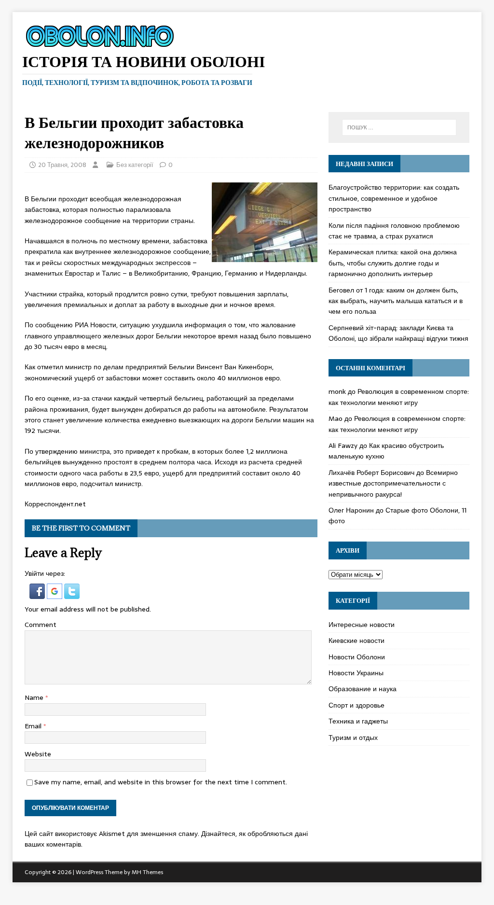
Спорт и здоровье (356, 705)
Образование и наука (363, 688)
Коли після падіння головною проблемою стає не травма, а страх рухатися (394, 230)
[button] (38, 593)
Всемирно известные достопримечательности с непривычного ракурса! (393, 483)
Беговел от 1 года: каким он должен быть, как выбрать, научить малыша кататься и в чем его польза (396, 301)
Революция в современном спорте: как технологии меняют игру (399, 396)
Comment (40, 624)
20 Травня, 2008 (62, 165)
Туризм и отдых (353, 737)
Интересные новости (362, 624)
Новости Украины (356, 673)
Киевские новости (356, 640)
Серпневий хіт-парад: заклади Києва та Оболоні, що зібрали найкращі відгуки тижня (398, 333)
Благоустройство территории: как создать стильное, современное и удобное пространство (394, 198)
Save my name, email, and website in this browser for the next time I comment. (160, 782)
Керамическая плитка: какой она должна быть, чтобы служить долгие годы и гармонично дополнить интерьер (393, 263)
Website (38, 754)
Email (34, 726)
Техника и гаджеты (358, 721)
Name (35, 697)
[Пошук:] (399, 127)
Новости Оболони (357, 657)
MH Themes (147, 872)
